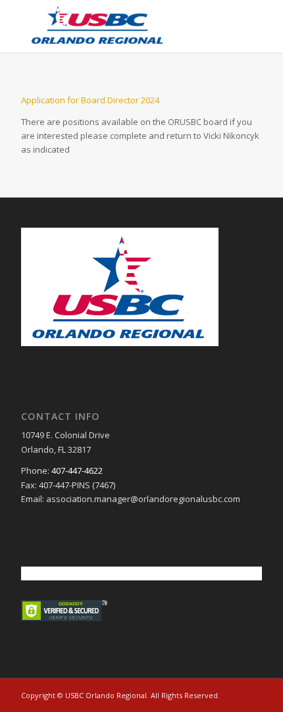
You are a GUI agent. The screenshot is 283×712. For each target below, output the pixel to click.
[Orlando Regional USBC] (117, 26)
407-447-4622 (77, 470)
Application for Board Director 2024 (90, 100)
